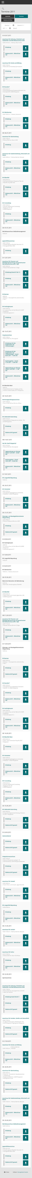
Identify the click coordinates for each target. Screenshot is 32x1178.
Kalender (7, 16)
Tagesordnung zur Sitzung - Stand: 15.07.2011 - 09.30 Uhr (13, 453)
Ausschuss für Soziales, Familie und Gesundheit (15, 1018)
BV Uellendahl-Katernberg (9, 417)
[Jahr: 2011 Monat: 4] (13, 25)
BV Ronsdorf (5, 87)
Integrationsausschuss (8, 856)
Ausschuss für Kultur (8, 952)
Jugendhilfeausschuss (8, 241)
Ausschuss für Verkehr (8, 929)
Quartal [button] (7, 25)
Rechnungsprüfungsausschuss (10, 399)
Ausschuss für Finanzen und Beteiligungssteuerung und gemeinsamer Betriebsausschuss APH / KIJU (14, 263)
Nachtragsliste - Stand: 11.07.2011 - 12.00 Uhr (11, 361)
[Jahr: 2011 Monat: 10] (10, 28)
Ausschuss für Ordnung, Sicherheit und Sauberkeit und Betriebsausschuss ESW (13, 39)
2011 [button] (4, 28)
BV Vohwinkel (6, 489)
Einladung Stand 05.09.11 (12, 997)
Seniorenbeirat (6, 836)
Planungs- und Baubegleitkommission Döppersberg (13, 516)
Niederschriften (7, 20)
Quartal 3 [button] (20, 25)
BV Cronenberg (6, 203)
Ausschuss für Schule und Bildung (11, 63)
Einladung (8, 47)
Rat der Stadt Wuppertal (9, 443)
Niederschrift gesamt (11, 432)
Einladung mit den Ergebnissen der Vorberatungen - (10, 345)
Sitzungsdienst (22, 1172)
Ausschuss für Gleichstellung (10, 136)
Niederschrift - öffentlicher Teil (12, 54)
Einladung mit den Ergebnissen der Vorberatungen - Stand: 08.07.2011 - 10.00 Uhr (12, 353)
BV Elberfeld (5, 177)
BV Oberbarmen (6, 112)
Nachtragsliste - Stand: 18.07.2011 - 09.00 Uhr (11, 460)
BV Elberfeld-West (7, 737)
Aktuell (15, 28)
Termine (21, 16)
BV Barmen (5, 294)
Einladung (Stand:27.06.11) (12, 272)
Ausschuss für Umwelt (8, 881)
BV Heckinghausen (7, 306)
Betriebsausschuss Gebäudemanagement (14, 1124)
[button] (25, 48)
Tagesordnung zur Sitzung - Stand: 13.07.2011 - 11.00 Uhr (13, 369)
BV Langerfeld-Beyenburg (9, 478)
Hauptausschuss (7, 335)
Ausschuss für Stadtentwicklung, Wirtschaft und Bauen (15, 154)
